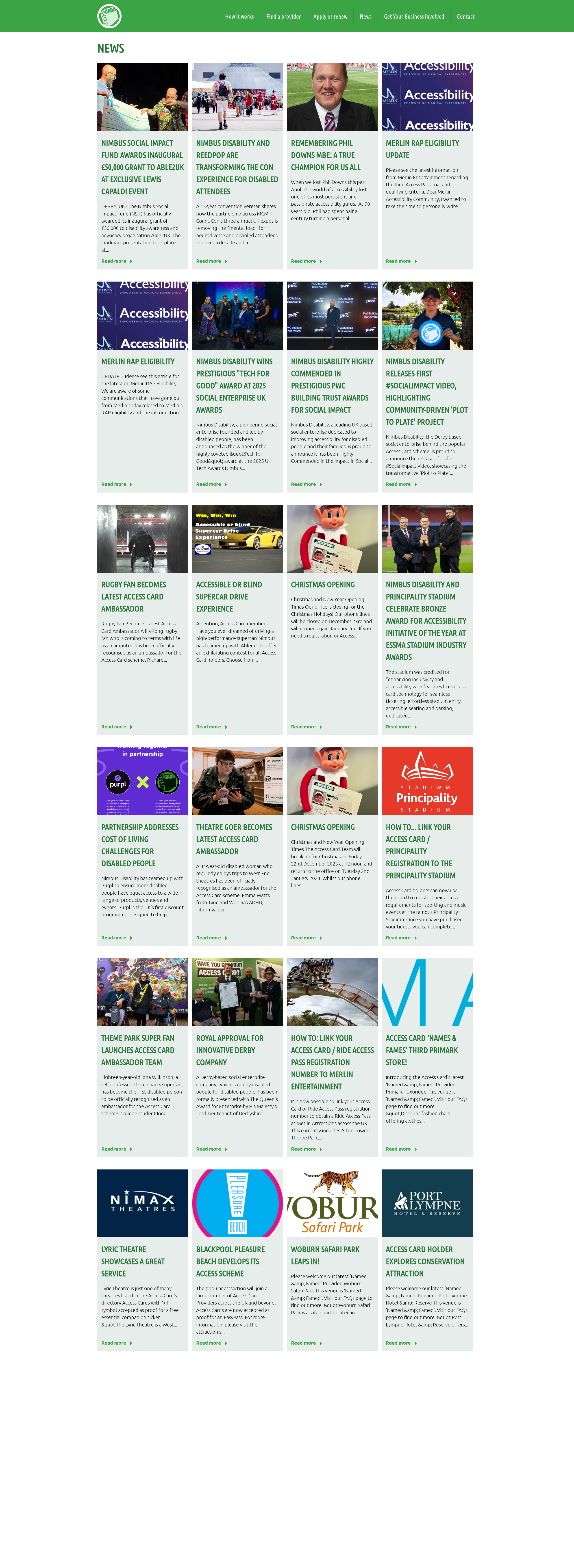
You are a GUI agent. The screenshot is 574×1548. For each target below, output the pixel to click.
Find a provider (283, 16)
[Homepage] (109, 16)
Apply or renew (330, 16)
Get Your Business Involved (414, 16)
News (366, 16)
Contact (466, 16)
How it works (239, 16)
